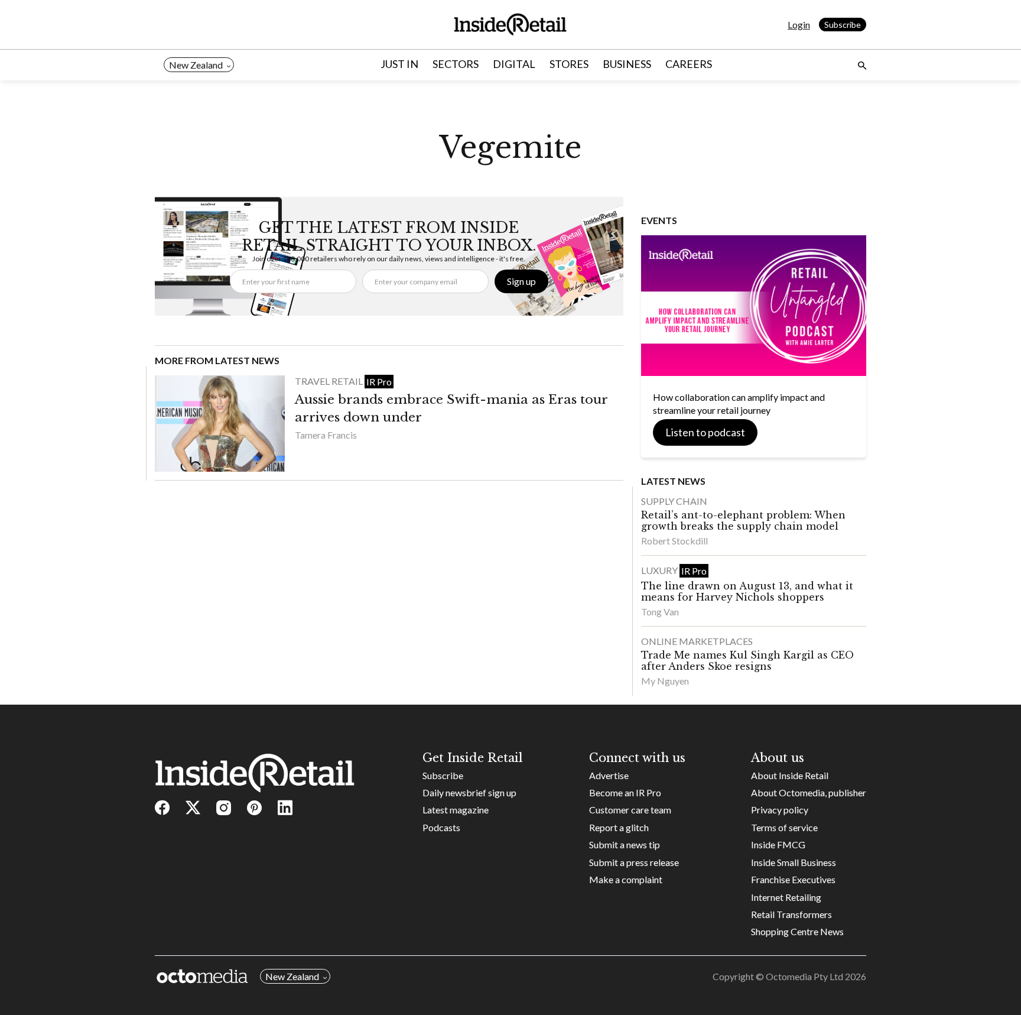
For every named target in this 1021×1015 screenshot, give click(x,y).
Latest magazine (455, 809)
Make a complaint (625, 879)
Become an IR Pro (625, 792)
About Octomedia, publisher (808, 792)
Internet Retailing (786, 897)
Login (799, 24)
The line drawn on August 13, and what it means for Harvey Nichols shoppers (747, 591)
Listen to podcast (705, 432)
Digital (514, 63)
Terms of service (784, 827)
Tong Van (660, 611)
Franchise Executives (793, 879)
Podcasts (441, 827)
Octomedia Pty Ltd (804, 976)
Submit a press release (634, 862)
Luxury (660, 570)
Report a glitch (619, 827)
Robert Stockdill (674, 540)
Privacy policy (779, 809)
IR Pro (379, 381)
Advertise (609, 775)
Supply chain (674, 501)
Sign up (521, 281)
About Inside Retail (789, 775)
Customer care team (630, 809)
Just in (399, 63)
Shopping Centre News (797, 931)
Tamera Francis (326, 434)
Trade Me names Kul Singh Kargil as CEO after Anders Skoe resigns (747, 660)
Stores (568, 63)
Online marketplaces (697, 641)
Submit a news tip (624, 844)
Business (627, 63)
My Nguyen (665, 680)
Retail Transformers (791, 914)
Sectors (456, 63)
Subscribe (842, 25)
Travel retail (330, 381)
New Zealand (196, 64)
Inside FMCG (778, 844)
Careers (688, 63)
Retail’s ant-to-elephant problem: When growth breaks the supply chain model (743, 520)
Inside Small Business (793, 862)
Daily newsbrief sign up (469, 792)
